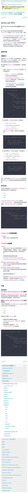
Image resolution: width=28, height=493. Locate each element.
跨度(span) (6, 400)
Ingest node (5, 454)
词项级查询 (6, 405)
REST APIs (5, 485)
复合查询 (6, 388)
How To (4, 480)
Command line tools (7, 477)
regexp (6, 417)
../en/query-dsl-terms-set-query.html (14, 4)
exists (6, 407)
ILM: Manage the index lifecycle (10, 457)
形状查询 (6, 394)
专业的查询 (6, 402)
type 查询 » (25, 17)
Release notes (6, 490)
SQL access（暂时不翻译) (8, 439)
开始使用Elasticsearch (8, 373)
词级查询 (11, 14)
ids (5, 411)
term (6, 419)
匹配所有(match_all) (8, 398)
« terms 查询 (3, 17)
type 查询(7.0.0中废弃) (10, 426)
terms (6, 422)
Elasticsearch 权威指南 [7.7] (8, 12)
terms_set (7, 424)
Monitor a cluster (6, 459)
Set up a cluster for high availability (11, 467)
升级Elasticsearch (6, 378)
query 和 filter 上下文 (8, 385)
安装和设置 (5, 376)
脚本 (14, 274)
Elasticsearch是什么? (7, 368)
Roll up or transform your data (10, 465)
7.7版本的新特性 (6, 370)
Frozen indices (6, 462)
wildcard (7, 428)
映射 (3, 447)
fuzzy (6, 409)
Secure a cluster (6, 472)
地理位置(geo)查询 (8, 392)
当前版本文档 (15, 8)
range (6, 415)
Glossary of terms (7, 483)
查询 (15, 32)
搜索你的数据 (5, 381)
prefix (6, 413)
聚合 (3, 442)
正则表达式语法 (7, 435)
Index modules (6, 452)
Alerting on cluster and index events (11, 475)
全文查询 (6, 390)
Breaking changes (7, 488)
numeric (11, 60)
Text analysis (5, 449)
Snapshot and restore (8, 470)
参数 (10, 431)
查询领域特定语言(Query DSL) (9, 383)
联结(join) (6, 396)
